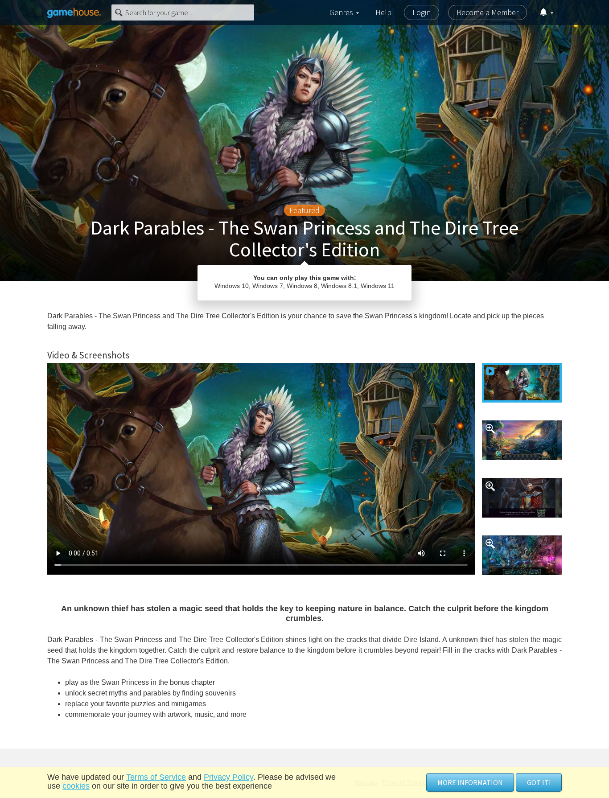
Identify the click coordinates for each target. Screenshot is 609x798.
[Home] (74, 12)
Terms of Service (156, 777)
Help (383, 12)
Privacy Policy (228, 777)
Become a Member (487, 12)
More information (470, 782)
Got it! (539, 782)
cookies (76, 786)
